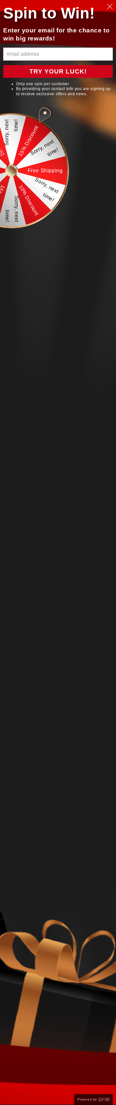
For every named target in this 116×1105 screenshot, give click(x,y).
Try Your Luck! (58, 71)
